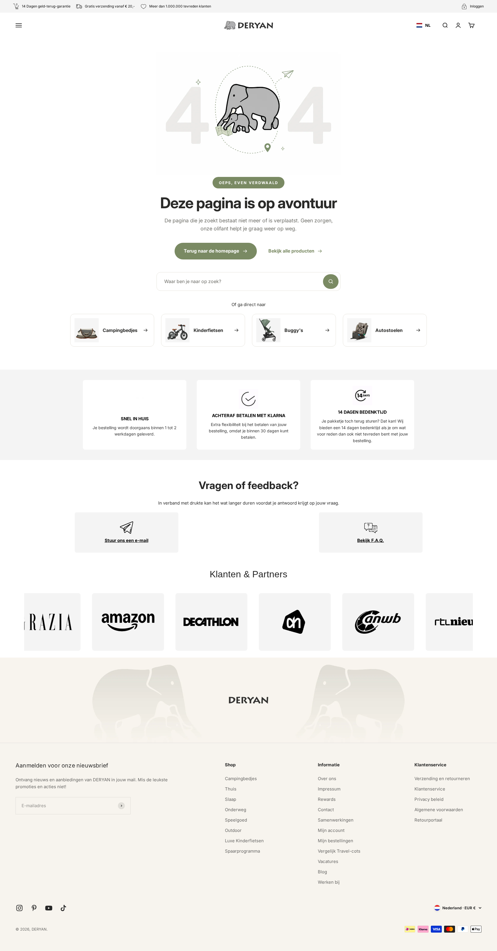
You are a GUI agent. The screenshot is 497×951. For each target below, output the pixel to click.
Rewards (327, 799)
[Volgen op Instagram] (19, 908)
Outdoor (233, 830)
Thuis (230, 789)
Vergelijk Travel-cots (339, 851)
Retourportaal (428, 820)
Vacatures (328, 861)
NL (428, 25)
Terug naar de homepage (211, 251)
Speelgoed (236, 820)
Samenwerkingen (335, 820)
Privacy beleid (429, 799)
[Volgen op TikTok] (63, 908)
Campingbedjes (241, 778)
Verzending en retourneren (442, 778)
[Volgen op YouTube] (49, 908)
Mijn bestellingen (335, 840)
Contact (326, 809)
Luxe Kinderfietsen (244, 840)
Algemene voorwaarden (438, 809)
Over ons (327, 778)
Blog (322, 871)
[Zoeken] (331, 281)
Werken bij (329, 882)
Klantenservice (429, 789)
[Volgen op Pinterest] (34, 908)
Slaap (230, 799)
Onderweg (235, 809)
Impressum (329, 789)
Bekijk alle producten (291, 251)
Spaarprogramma (242, 851)
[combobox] (423, 25)
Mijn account (331, 830)
